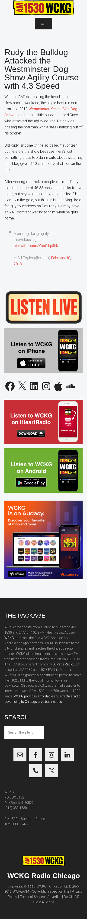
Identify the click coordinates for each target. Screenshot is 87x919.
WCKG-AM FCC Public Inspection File (41, 891)
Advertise (54, 897)
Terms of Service (32, 897)
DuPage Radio (63, 664)
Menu (43, 23)
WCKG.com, (13, 638)
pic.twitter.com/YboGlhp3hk (36, 246)
